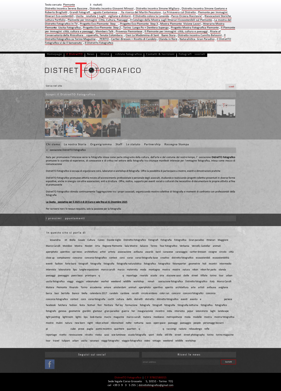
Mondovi (67, 246)
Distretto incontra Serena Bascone (66, 8)
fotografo (51, 311)
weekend (116, 281)
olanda (222, 269)
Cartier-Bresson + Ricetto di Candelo (133, 39)
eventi (49, 263)
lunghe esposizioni (89, 269)
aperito (169, 287)
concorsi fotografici (193, 293)
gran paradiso (112, 311)
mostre (176, 269)
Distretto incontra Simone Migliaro (157, 8)
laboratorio (64, 269)
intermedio (225, 263)
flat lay (119, 305)
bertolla (65, 293)
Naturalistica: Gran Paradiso (196, 39)
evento (193, 299)
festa (82, 305)
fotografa (145, 305)
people (197, 323)
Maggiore (223, 240)
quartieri (131, 329)
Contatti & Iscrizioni (160, 54)
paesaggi (50, 275)
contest (113, 257)
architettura (90, 252)
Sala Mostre (131, 246)
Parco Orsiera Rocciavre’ (186, 16)
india (169, 311)
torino (213, 275)
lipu (75, 269)
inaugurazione (145, 311)
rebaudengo (195, 329)
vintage (157, 340)
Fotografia (166, 240)
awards (149, 252)
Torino (153, 246)
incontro (159, 311)
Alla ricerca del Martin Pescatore (140, 12)
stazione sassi (173, 275)
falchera (62, 305)
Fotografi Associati (192, 54)
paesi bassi (77, 275)
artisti (201, 287)
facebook (51, 305)
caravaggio (181, 252)
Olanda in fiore (168, 39)
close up (50, 257)
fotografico (164, 263)
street (195, 275)
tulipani (66, 340)
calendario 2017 (98, 293)
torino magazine (225, 334)
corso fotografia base (146, 257)
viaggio (80, 281)
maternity (132, 269)
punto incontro (104, 329)
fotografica (150, 263)
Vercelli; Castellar (201, 246)
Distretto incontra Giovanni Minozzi (112, 8)
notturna (138, 323)
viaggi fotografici (110, 340)
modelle (197, 317)
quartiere (119, 329)
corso (130, 257)
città (231, 252)
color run (164, 293)
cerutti (135, 293)
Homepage (54, 54)
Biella (73, 240)
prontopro (90, 275)
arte (193, 287)
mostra (166, 269)
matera (147, 317)
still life (168, 334)
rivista (98, 334)
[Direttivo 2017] (207, 108)
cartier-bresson (198, 252)
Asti (65, 240)
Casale (81, 240)
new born (80, 323)
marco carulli (108, 269)
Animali (150, 281)
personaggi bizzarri (213, 323)
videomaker (92, 281)
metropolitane (174, 317)
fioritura (108, 305)
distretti (138, 299)
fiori (99, 305)
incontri (213, 263)
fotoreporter (179, 263)
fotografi (83, 263)
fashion (59, 263)
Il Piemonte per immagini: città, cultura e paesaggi (176, 31)
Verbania (184, 246)
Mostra (78, 246)
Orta (97, 246)
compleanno (63, 257)
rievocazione (75, 334)
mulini (59, 323)
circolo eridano (149, 293)
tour (221, 275)
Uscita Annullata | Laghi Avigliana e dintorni (103, 16)
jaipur (190, 311)
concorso (77, 257)
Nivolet (89, 246)
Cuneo (101, 240)
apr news (77, 252)
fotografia (95, 263)
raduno (182, 329)
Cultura (91, 240)
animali (217, 246)
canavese (168, 252)
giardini (87, 311)
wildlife (127, 281)
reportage (131, 275)
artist (103, 252)
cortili (111, 299)
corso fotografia (96, 299)
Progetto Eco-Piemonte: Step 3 (139, 23)
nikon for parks (208, 269)
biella (84, 293)
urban (229, 275)
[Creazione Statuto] (73, 127)
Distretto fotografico (196, 281)
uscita (84, 340)
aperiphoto (52, 252)
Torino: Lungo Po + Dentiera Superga (146, 27)
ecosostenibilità (221, 257)
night (90, 323)
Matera (50, 287)
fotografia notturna (188, 305)
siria (162, 275)
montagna (154, 269)
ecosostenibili (203, 257)
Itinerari (210, 240)
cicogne (213, 252)
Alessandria (54, 240)
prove (81, 329)
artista (111, 252)
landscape (223, 311)
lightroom (68, 317)
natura (186, 269)
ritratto (89, 334)
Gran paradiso (196, 240)
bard (158, 252)
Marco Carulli (53, 246)
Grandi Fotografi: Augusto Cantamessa (93, 12)
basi (56, 293)
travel (56, 340)
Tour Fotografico (168, 246)
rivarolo (144, 275)
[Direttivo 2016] (54, 127)
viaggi (70, 281)
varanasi (94, 340)
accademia (96, 287)
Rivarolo (73, 287)
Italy (212, 281)
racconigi (171, 329)
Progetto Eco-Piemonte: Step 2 (102, 27)
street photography (194, 334)
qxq (111, 275)
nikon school (101, 323)
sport (151, 334)
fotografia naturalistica (129, 263)
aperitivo (65, 252)
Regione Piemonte (112, 246)
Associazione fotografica (170, 281)
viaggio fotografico (132, 340)
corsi (122, 257)
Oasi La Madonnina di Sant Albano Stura (150, 35)
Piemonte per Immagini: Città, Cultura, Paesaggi (98, 20)
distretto (149, 299)
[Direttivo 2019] (130, 108)
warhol (105, 281)
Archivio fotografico (127, 54)
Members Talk (104, 31)
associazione (124, 252)
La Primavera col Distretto (179, 12)
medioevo (158, 317)
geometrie (194, 263)
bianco (75, 293)
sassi (106, 334)
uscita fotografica (55, 281)
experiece (216, 299)
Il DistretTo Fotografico (99, 43)
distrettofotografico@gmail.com (156, 385)
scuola (153, 275)
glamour (97, 311)
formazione (131, 305)
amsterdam (120, 287)
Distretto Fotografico (134, 240)
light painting (53, 317)
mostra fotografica (224, 317)
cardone (124, 293)
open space (159, 323)
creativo (164, 257)
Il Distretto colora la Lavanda (151, 16)
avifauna (138, 252)
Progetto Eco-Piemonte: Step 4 (99, 23)
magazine (119, 317)
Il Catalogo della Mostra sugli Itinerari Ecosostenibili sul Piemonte (171, 20)
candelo (114, 293)
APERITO (103, 39)
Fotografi (153, 240)
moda (143, 269)
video (147, 340)
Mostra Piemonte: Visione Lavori (180, 23)
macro (107, 317)
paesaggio (63, 275)
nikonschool (117, 323)
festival (91, 305)
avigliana (223, 287)
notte (129, 323)
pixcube (61, 329)
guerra (125, 311)
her (133, 311)
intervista (51, 269)
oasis (148, 323)
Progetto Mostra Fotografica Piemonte (195, 27)
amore (107, 287)
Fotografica (180, 240)
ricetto (62, 334)
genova (62, 311)
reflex (218, 329)
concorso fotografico (96, 257)
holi (204, 263)
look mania (96, 317)
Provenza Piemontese (129, 31)
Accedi (230, 86)
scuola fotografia (137, 334)
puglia (90, 329)
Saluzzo (144, 246)
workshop (138, 281)
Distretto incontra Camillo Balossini (200, 35)
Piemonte (62, 287)
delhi (129, 299)
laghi (212, 311)
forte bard (70, 263)
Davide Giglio (114, 240)
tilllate (204, 275)
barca (49, 293)
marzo (121, 269)
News (90, 54)
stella (159, 334)
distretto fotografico (182, 257)
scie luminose (118, 334)
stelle (186, 275)
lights (78, 317)
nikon (195, 269)
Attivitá (104, 54)
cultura (120, 299)
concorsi (176, 293)
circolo (222, 252)
